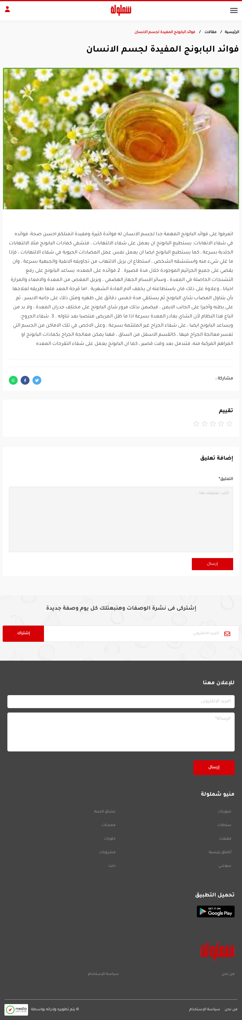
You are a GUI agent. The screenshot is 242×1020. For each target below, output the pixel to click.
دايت (112, 866)
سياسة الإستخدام (103, 974)
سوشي (224, 866)
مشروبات (107, 852)
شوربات (224, 812)
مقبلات (225, 839)
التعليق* (226, 479)
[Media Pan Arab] (16, 1010)
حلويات (110, 839)
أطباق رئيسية (220, 852)
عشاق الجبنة (105, 812)
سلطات (224, 825)
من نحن (228, 974)
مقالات (210, 32)
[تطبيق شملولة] (121, 911)
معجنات (109, 825)
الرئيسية (232, 32)
